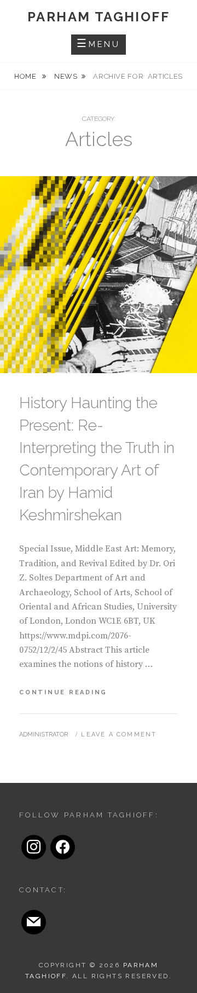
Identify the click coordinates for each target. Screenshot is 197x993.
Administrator (43, 734)
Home (26, 76)
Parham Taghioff (98, 17)
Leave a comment (119, 734)
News (66, 76)
